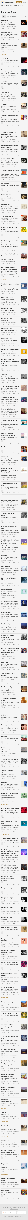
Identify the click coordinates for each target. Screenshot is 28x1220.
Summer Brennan (11, 26)
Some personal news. (7, 449)
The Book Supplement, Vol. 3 (10, 241)
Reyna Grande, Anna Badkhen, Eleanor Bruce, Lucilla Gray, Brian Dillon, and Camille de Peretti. (10, 120)
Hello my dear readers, (7, 1101)
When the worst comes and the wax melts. (9, 750)
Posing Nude (5, 204)
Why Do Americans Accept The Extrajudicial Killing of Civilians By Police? (10, 650)
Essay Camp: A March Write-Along (8, 579)
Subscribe (19, 2)
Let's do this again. (6, 582)
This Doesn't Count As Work (8, 699)
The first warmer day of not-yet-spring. (9, 1193)
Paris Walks (5, 1190)
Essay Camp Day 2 (7, 328)
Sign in (24, 2)
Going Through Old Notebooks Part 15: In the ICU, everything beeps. (9, 784)
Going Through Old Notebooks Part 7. (9, 1004)
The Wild (4, 374)
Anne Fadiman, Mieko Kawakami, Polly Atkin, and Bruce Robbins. (10, 425)
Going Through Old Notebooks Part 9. (9, 965)
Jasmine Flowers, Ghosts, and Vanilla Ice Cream (9, 501)
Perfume (4, 736)
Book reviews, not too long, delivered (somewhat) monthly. (9, 518)
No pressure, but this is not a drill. (9, 341)
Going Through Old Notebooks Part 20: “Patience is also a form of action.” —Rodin (9, 665)
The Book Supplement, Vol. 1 (10, 421)
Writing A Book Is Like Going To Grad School (8, 1151)
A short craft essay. (6, 197)
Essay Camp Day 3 (7, 318)
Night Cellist (5, 183)
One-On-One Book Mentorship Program (8, 434)
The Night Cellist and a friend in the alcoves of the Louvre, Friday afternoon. (10, 84)
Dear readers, (4, 954)
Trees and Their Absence (9, 838)
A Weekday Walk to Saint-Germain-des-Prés (9, 255)
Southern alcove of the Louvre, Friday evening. (9, 46)
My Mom (4, 447)
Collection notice (14, 1209)
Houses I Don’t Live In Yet (9, 962)
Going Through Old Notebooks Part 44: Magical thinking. (9, 23)
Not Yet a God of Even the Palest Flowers (9, 146)
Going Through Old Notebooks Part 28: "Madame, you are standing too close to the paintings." (9, 488)
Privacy (19, 1207)
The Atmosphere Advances (10, 386)
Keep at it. (4, 909)
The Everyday (5, 624)
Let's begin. (4, 919)
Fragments (4, 1164)
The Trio (4, 104)
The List (4, 1112)
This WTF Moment (7, 770)
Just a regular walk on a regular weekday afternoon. (9, 218)
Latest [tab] (3, 16)
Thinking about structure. (8, 310)
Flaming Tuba (5, 1126)
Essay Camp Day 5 (7, 297)
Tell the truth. (4, 320)
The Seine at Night (7, 687)
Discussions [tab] (13, 16)
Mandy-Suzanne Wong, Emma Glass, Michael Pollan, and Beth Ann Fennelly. (9, 288)
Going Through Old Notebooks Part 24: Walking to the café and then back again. (9, 569)
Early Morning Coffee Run (9, 927)
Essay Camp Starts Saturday (7, 940)
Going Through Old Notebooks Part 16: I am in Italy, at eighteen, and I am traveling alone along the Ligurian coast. (10, 739)
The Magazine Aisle (7, 725)
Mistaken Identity (7, 1002)
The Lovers (4, 70)
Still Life (4, 555)
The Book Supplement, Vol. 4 (10, 171)
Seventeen (4, 20)
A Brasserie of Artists (8, 159)
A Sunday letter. (5, 1114)
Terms (23, 1207)
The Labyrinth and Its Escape (8, 674)
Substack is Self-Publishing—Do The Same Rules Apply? (9, 470)
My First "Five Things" (8, 1049)
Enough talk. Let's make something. (7, 300)
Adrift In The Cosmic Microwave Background (9, 268)
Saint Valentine (6, 612)
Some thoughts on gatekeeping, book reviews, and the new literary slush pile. (9, 474)
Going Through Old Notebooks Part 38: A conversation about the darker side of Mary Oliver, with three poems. (10, 150)
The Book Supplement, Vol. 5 (10, 116)
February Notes (6, 566)
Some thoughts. (5, 654)
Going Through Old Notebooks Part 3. (9, 1052)
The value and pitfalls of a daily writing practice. (9, 592)
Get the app (22, 1213)
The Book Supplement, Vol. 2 (10, 285)
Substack (6, 1216)
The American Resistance (9, 759)
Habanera (4, 43)
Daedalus (4, 782)
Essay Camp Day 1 (7, 338)
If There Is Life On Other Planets (9, 228)
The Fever (4, 457)
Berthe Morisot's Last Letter (8, 1179)
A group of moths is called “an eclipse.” (9, 1079)
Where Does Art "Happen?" (10, 601)
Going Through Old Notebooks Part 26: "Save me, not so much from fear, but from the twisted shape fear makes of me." (9, 531)
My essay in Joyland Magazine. (9, 1182)
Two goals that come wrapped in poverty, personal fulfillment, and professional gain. (10, 1155)
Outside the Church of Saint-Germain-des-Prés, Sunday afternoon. (8, 107)
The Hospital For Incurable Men (9, 1037)
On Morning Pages (7, 589)
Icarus (3, 748)
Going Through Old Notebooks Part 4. (9, 1040)
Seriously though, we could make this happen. (10, 640)
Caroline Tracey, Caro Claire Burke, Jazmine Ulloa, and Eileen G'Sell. (10, 245)
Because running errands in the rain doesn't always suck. (9, 258)
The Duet (4, 81)
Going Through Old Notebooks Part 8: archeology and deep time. (9, 989)
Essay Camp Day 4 (7, 308)
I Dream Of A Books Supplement (7, 636)
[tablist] (9, 16)
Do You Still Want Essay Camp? (9, 974)
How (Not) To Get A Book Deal (9, 822)
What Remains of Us (7, 987)
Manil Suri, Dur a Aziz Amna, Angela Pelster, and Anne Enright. (10, 174)
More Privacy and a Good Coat (9, 527)
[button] (2, 5)
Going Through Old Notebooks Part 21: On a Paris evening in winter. (9, 626)
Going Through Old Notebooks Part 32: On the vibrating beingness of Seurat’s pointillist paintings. (9, 389)
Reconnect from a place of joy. (9, 330)
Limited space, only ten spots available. (9, 438)
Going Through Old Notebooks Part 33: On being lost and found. (10, 377)
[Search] (25, 16)
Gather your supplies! (7, 351)
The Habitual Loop (7, 216)
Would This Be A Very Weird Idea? (8, 1088)
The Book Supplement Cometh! (8, 514)
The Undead (5, 93)
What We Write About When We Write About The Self (10, 361)
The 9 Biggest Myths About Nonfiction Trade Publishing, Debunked (10, 542)
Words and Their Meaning (9, 793)
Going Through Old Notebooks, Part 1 (7, 1075)
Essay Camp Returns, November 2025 (8, 951)
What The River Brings (8, 865)
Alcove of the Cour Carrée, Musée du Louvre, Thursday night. (10, 186)
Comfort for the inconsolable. (9, 717)
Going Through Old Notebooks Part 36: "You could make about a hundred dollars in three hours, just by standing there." (10, 207)
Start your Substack (10, 1213)
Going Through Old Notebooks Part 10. (9, 930)
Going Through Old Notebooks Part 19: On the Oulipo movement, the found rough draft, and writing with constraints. (9, 678)
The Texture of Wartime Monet (9, 484)
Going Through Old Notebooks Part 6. (9, 1016)
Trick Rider (4, 58)
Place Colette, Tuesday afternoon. (10, 1143)
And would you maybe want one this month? (10, 978)
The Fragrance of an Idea (9, 1013)
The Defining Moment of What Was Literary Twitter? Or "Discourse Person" (10, 851)
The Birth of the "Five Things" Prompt (8, 1062)
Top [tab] (8, 16)
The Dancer (5, 1141)
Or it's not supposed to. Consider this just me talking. (10, 703)
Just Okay (4, 662)
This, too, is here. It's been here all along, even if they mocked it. (10, 762)
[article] (14, 24)
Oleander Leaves (6, 32)
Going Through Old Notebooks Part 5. (9, 1027)
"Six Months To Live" (8, 397)
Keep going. (4, 900)
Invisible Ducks (6, 195)
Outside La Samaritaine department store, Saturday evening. (8, 1128)
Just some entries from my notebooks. (8, 1166)
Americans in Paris (7, 1025)
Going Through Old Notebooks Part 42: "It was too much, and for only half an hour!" (9, 61)
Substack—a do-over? (7, 1091)
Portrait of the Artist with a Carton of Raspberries (10, 809)
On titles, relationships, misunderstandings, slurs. (8, 796)
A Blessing (4, 715)
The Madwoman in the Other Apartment (8, 133)
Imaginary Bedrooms (8, 409)
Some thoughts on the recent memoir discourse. (9, 366)
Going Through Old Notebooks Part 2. (9, 1065)
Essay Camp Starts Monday (10, 349)
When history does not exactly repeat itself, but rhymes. (9, 773)
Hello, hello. (5, 1099)
